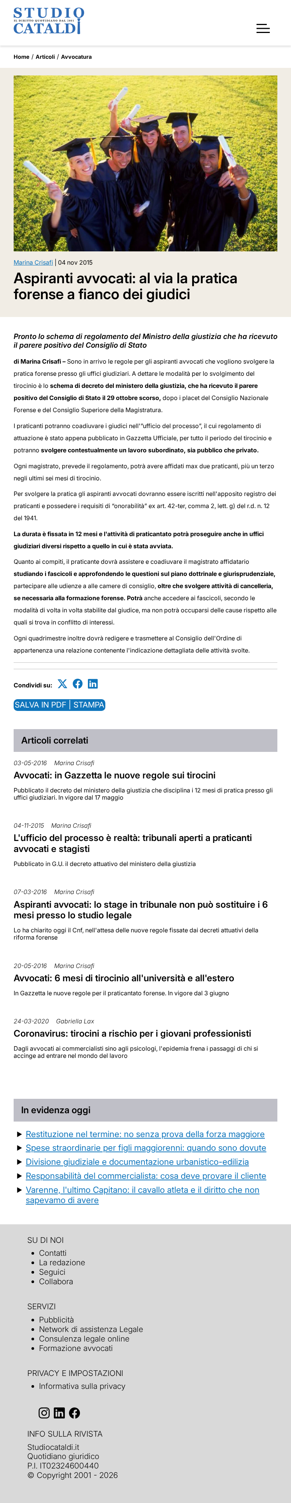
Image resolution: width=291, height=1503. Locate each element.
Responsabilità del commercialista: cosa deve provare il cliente (146, 1175)
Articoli (45, 56)
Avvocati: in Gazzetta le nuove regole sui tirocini (115, 775)
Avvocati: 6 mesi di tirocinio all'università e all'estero (124, 978)
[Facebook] (78, 684)
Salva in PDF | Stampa (59, 704)
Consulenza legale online (84, 1338)
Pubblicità (56, 1319)
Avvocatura (76, 56)
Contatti (53, 1253)
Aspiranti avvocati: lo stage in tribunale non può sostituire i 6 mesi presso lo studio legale (141, 910)
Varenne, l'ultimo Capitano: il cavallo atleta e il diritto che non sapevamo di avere (143, 1195)
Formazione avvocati (76, 1348)
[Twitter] (62, 684)
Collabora (56, 1281)
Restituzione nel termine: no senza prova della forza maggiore (145, 1134)
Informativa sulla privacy (82, 1386)
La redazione (62, 1262)
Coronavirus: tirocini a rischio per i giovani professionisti (132, 1033)
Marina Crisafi (33, 262)
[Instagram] (44, 1413)
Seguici (52, 1272)
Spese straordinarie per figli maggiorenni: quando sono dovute (146, 1147)
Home (22, 56)
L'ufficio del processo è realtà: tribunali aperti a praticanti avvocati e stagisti (133, 843)
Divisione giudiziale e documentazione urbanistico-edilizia (137, 1161)
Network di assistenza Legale (91, 1329)
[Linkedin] (93, 684)
